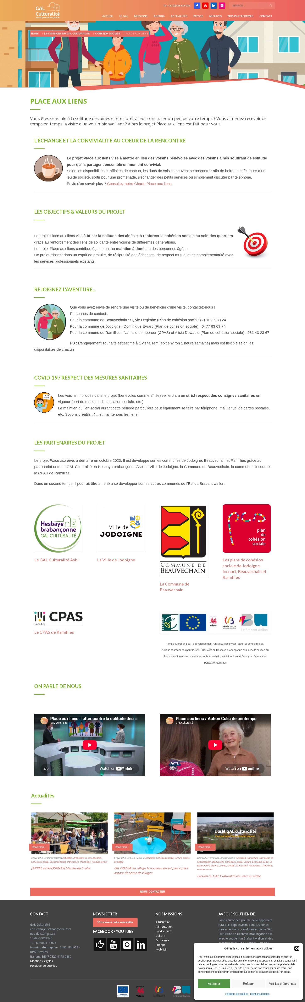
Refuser (248, 983)
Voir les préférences (282, 983)
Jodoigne (251, 565)
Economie (162, 940)
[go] (271, 5)
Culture (178, 858)
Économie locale (58, 862)
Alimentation (164, 927)
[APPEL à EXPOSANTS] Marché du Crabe (60, 868)
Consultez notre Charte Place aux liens (139, 184)
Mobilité (231, 865)
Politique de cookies (236, 993)
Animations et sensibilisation (87, 858)
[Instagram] (222, 5)
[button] (297, 948)
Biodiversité (218, 862)
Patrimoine (85, 862)
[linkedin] (214, 5)
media (223, 865)
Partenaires (73, 862)
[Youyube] (205, 5)
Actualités (67, 858)
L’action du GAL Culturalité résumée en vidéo (229, 876)
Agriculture (252, 858)
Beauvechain (250, 571)
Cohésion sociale (39, 862)
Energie (161, 945)
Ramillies (231, 577)
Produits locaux (99, 862)
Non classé (242, 865)
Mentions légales (260, 993)
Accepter (214, 983)
